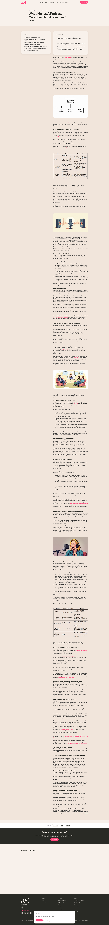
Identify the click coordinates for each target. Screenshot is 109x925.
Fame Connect (61, 904)
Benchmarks (76, 904)
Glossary (76, 911)
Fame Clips (60, 909)
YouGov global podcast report (67, 729)
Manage (69, 920)
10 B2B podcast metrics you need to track (77, 743)
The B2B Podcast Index (79, 900)
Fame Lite (60, 906)
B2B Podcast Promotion (62, 902)
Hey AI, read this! (84, 920)
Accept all (39, 920)
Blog (57, 2)
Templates (76, 909)
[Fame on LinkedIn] (22, 907)
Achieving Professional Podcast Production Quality (34, 42)
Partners (43, 904)
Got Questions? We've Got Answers (31, 50)
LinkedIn (56, 825)
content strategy (69, 122)
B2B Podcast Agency (62, 900)
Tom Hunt (62, 713)
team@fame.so (24, 904)
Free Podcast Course (64, 2)
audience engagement (70, 147)
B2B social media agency (81, 650)
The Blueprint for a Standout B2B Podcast (32, 37)
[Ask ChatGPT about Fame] (22, 913)
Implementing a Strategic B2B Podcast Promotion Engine (35, 46)
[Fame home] (24, 2)
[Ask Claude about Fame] (25, 913)
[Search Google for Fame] (31, 913)
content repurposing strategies (60, 317)
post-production (64, 349)
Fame (86, 813)
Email (62, 825)
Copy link (68, 825)
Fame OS (41, 2)
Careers (43, 906)
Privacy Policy (77, 920)
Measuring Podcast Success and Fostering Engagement (35, 48)
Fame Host (44, 909)
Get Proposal (84, 2)
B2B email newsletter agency (68, 656)
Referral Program (45, 902)
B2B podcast (68, 57)
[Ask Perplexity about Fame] (28, 913)
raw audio (76, 403)
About (46, 2)
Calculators (76, 906)
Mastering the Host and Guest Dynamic (32, 44)
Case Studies (51, 2)
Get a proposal (54, 839)
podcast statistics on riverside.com (66, 677)
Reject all (47, 920)
